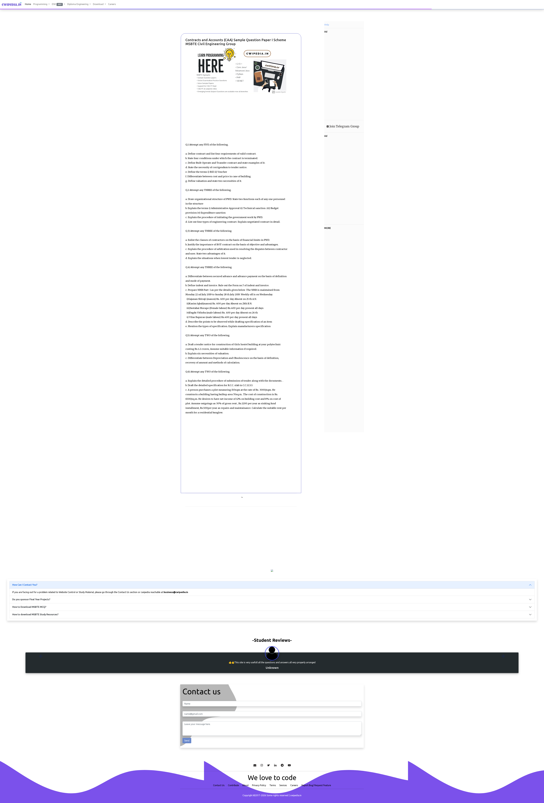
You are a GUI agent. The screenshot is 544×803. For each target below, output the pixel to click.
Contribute (233, 785)
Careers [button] (112, 4)
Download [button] (98, 4)
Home (28, 4)
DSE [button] (57, 4)
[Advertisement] (195, 25)
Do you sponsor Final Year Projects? (31, 599)
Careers (294, 785)
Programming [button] (40, 4)
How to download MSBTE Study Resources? (35, 614)
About (245, 785)
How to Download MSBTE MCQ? (29, 607)
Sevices (283, 785)
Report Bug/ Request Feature (316, 785)
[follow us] (261, 765)
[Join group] (282, 765)
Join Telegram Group (344, 126)
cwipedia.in (295, 795)
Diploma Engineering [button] (78, 4)
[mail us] (254, 765)
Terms (272, 785)
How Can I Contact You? (24, 584)
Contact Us (219, 785)
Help (326, 24)
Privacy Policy (259, 785)
